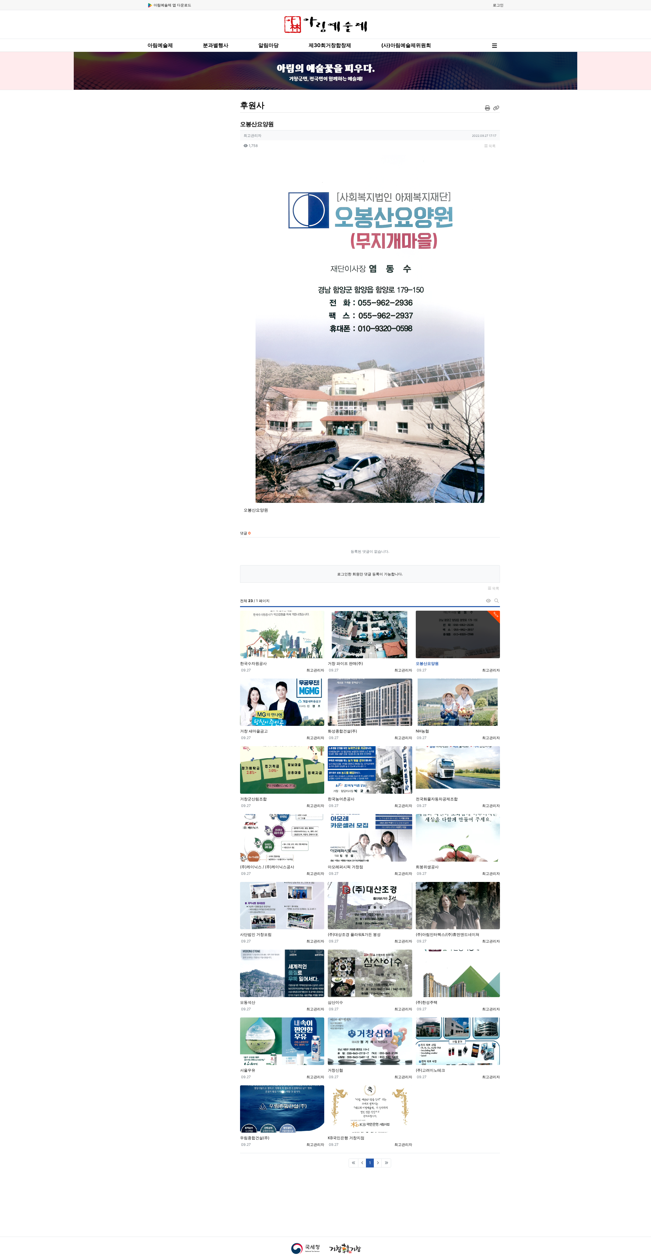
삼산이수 (335, 1002)
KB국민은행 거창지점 (346, 1137)
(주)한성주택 (426, 1002)
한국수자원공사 (253, 663)
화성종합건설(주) (342, 731)
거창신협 (335, 1070)
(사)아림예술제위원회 (406, 45)
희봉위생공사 (427, 866)
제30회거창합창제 (330, 45)
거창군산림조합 (253, 799)
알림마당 (268, 45)
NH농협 (422, 731)
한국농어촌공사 (341, 799)
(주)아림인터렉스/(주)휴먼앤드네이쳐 (447, 934)
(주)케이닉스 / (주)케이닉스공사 (267, 866)
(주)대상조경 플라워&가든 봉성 (354, 934)
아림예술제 (160, 45)
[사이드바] (494, 45)
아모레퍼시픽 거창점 (345, 866)
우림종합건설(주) (254, 1137)
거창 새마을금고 (254, 731)
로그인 (498, 5)
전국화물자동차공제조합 (437, 799)
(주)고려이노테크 (430, 1070)
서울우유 (247, 1070)
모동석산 (247, 1002)
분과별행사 (215, 45)
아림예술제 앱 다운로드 (172, 5)
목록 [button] (491, 146)
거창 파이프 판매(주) (345, 663)
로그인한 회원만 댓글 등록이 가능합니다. (370, 574)
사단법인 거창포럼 (256, 934)
